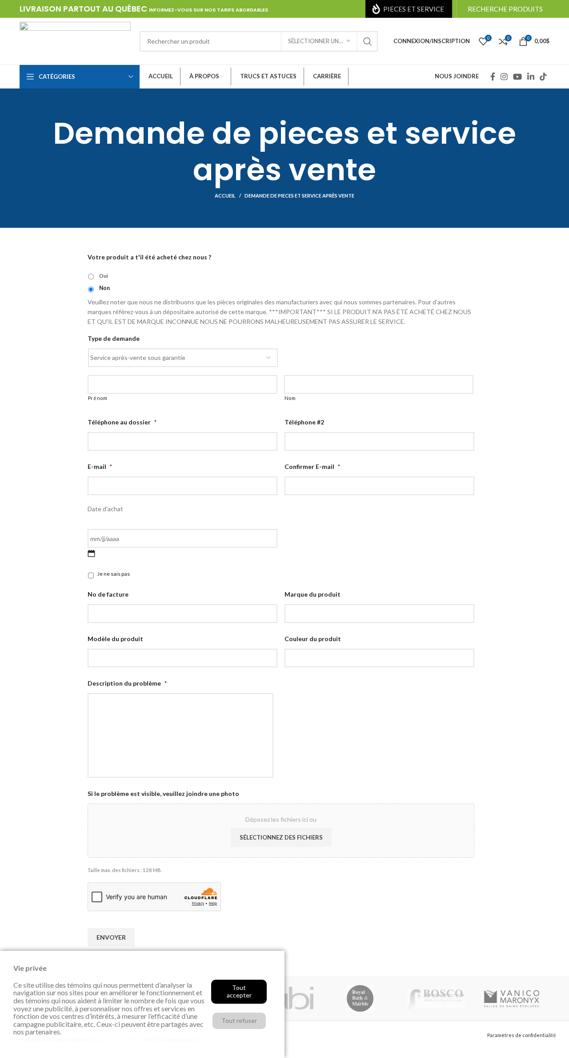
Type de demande (114, 338)
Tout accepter (239, 991)
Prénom (98, 398)
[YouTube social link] (517, 76)
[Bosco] (435, 998)
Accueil (225, 195)
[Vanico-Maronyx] (511, 998)
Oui (103, 275)
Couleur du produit (312, 638)
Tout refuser (239, 1020)
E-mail (100, 466)
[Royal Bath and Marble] (360, 998)
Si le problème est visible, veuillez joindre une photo (163, 793)
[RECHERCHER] (367, 41)
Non (104, 288)
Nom (290, 398)
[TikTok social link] (543, 76)
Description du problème (127, 683)
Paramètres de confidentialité (521, 1035)
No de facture (108, 594)
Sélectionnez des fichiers (281, 837)
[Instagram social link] (504, 76)
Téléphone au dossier (122, 422)
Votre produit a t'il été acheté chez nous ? (149, 257)
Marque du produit (312, 594)
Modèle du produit (115, 638)
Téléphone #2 (304, 422)
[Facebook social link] (493, 76)
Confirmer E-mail (312, 466)
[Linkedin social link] (531, 76)
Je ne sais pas (113, 573)
